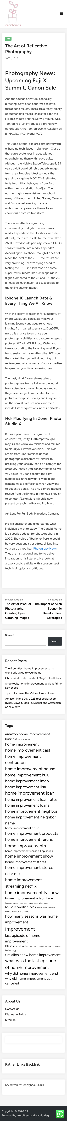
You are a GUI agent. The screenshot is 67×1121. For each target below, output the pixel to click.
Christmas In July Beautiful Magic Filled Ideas (33, 678)
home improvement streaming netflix (23, 883)
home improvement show (29, 856)
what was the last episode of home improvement (30, 964)
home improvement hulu (27, 774)
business (11, 739)
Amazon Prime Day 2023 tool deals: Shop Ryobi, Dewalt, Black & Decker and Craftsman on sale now (33, 703)
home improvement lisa (25, 786)
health (27, 739)
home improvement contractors (23, 759)
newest (17, 946)
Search (9, 635)
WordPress (23, 1115)
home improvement (22, 744)
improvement (20, 929)
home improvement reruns (29, 839)
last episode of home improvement (22, 938)
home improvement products (31, 833)
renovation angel (37, 946)
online (25, 946)
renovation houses (52, 946)
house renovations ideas (17, 911)
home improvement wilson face (29, 898)
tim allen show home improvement (33, 955)
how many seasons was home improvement (31, 919)
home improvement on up (22, 828)
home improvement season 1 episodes (29, 851)
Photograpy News (45, 548)
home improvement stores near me (29, 870)
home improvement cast (27, 750)
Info (8, 39)
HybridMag (42, 1115)
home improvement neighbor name (30, 820)
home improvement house (30, 768)
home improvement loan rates (31, 799)
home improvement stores (25, 862)
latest (8, 946)
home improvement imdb (27, 781)
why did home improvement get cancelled (28, 981)
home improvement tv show (32, 892)
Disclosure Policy (15, 1014)
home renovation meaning (15, 903)
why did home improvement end (31, 973)
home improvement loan (29, 793)
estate (21, 739)
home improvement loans (27, 805)
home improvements (25, 845)
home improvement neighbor (31, 811)
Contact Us (12, 1009)
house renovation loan (46, 907)
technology (10, 950)
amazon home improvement (27, 734)
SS (26, 1111)
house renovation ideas (20, 907)
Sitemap (10, 1020)
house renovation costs (38, 903)
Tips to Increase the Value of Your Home (29, 693)
